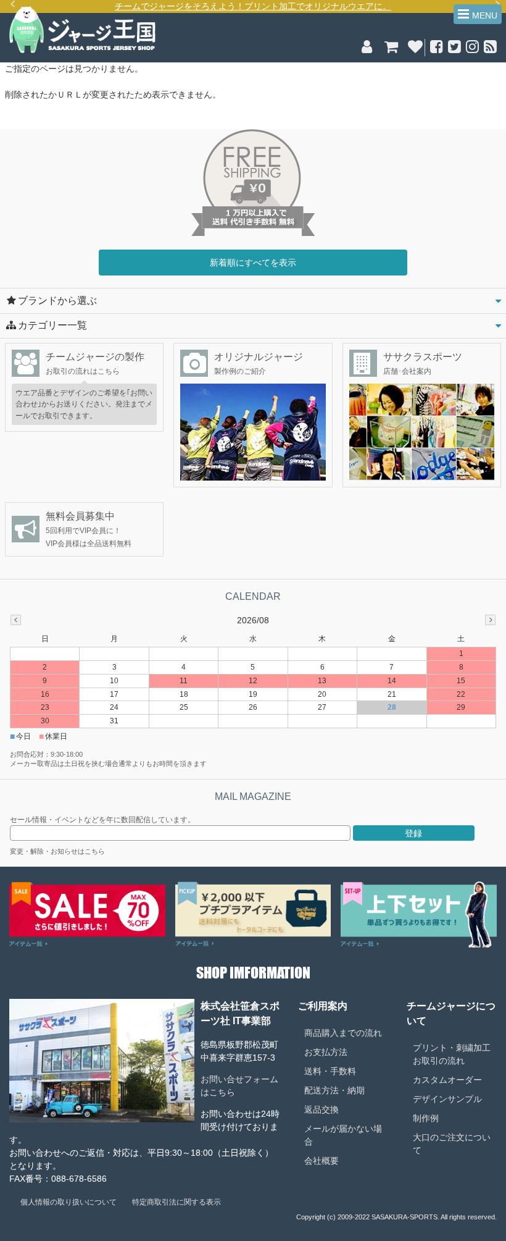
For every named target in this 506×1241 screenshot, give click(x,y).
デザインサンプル (447, 1099)
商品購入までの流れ (343, 1033)
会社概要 (321, 1161)
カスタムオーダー (447, 1080)
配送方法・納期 (334, 1090)
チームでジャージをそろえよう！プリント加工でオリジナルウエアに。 (253, 6)
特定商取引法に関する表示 (176, 1202)
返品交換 (321, 1109)
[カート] (390, 48)
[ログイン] (366, 48)
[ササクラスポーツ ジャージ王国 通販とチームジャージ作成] (82, 51)
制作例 (426, 1118)
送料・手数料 (330, 1071)
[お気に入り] (415, 48)
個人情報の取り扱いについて (68, 1202)
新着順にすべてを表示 (253, 262)
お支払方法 (325, 1052)
